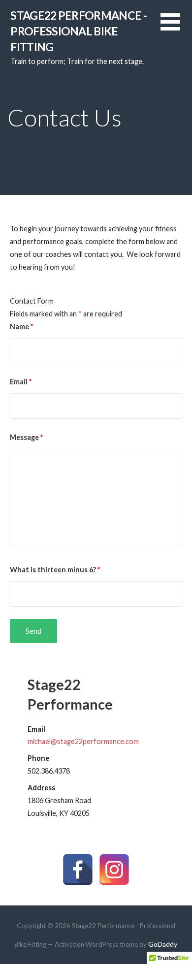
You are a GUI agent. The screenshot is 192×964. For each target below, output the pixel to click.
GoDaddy (162, 944)
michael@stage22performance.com (83, 741)
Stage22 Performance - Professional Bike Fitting (78, 31)
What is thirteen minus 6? (55, 569)
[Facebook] (78, 869)
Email (21, 381)
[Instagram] (114, 869)
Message (26, 437)
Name (21, 326)
